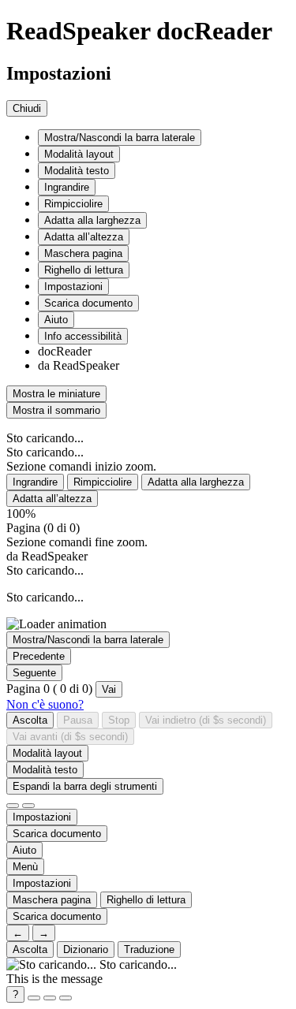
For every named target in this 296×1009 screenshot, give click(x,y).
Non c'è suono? (45, 704)
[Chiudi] (65, 998)
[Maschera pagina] (12, 805)
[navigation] (148, 422)
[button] (119, 137)
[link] (24, 850)
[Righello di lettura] (28, 805)
